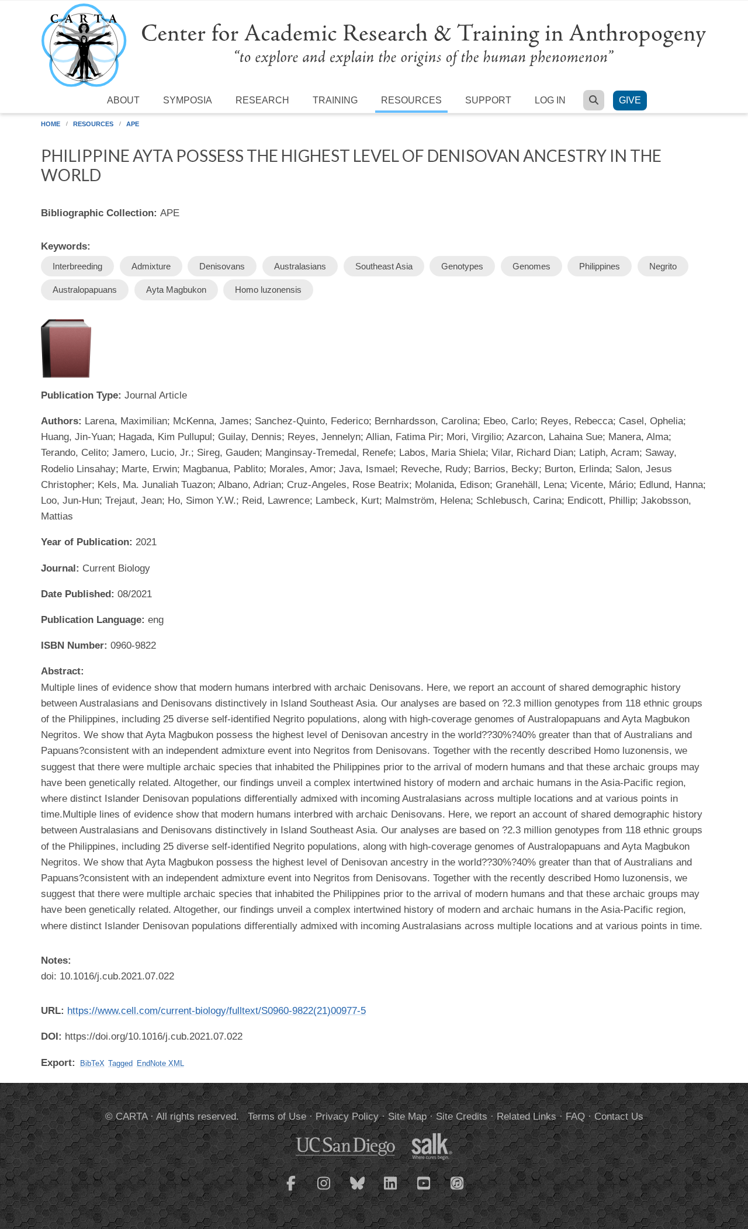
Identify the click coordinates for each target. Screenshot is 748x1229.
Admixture (151, 266)
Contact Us (618, 1116)
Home (50, 123)
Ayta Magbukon (176, 290)
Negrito (663, 266)
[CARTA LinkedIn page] (391, 1190)
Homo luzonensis (268, 290)
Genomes (531, 266)
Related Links (526, 1116)
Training (335, 100)
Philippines (599, 266)
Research (262, 100)
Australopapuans (85, 290)
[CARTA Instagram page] (324, 1190)
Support (488, 100)
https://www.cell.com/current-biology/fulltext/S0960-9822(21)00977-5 (216, 1010)
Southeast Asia (384, 266)
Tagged (120, 1063)
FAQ (575, 1116)
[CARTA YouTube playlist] (424, 1190)
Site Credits (461, 1116)
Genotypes (462, 266)
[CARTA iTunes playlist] (457, 1182)
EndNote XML (160, 1063)
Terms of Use (277, 1116)
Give (630, 100)
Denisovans (222, 266)
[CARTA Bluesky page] (357, 1190)
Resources (411, 100)
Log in (550, 100)
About (123, 100)
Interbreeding (77, 266)
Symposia (187, 100)
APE (132, 123)
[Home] (374, 44)
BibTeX (92, 1063)
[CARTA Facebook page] (291, 1190)
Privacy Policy (347, 1116)
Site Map (407, 1116)
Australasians (300, 266)
